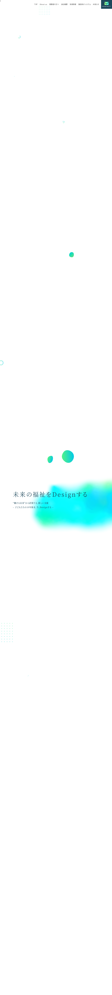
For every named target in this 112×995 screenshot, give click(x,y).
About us (43, 4)
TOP (36, 4)
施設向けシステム (84, 4)
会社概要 (64, 4)
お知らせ (96, 4)
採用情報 (73, 4)
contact (106, 6)
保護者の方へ (54, 4)
